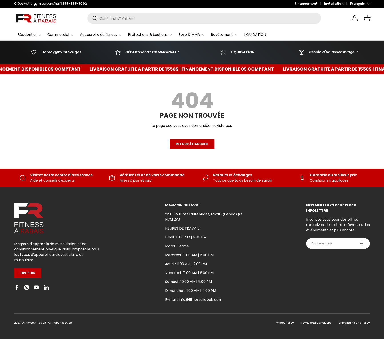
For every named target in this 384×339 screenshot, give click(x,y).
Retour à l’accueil (192, 144)
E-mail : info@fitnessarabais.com (193, 299)
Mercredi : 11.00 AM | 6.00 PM (189, 255)
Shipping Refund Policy (354, 323)
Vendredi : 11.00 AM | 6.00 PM (189, 272)
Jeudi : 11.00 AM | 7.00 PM (186, 263)
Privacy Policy (285, 323)
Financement (306, 3)
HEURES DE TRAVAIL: (182, 228)
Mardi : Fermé (177, 246)
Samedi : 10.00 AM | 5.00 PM (188, 281)
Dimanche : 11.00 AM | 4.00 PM (190, 290)
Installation (334, 3)
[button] (367, 18)
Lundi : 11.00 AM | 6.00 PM (185, 237)
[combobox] (204, 18)
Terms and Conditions (316, 323)
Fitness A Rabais (35, 323)
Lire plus (27, 273)
